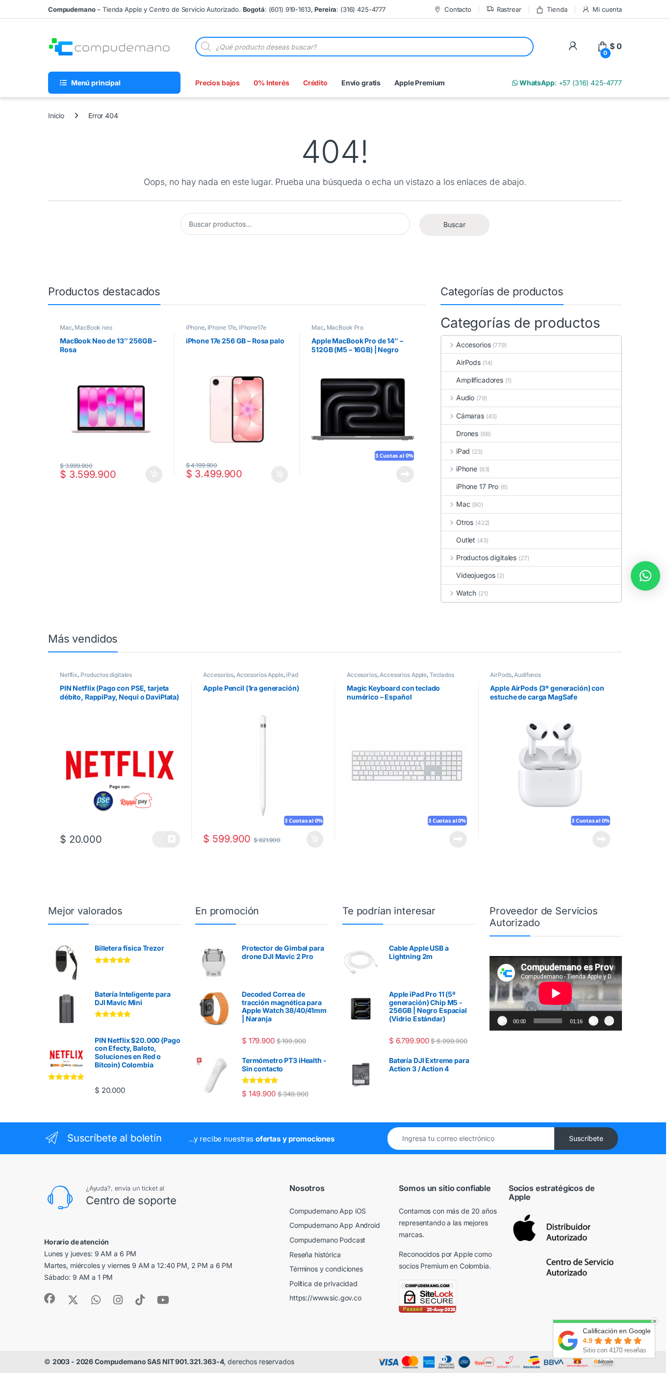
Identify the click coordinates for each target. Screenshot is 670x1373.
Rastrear (509, 9)
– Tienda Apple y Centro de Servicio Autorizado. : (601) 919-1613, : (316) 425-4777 (217, 9)
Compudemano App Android (334, 1225)
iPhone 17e (221, 327)
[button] (645, 576)
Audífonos (527, 674)
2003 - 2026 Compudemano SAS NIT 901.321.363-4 (138, 1361)
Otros (464, 522)
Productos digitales (486, 557)
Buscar (454, 224)
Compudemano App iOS (327, 1211)
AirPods (468, 362)
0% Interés (271, 82)
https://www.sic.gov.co (325, 1298)
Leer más (405, 474)
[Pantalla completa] (609, 1021)
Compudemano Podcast (327, 1240)
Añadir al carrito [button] (152, 474)
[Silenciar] (593, 1021)
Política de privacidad (323, 1283)
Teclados (442, 674)
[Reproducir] (502, 1021)
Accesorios (473, 344)
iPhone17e (252, 327)
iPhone (195, 327)
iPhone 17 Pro (477, 486)
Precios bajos (217, 82)
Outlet (465, 540)
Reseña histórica (315, 1254)
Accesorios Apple (259, 674)
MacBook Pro (345, 327)
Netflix (68, 674)
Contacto (457, 9)
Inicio (56, 115)
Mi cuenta (607, 9)
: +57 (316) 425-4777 (570, 82)
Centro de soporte (131, 1200)
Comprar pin (166, 839)
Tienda (557, 9)
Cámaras (470, 416)
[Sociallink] (49, 1298)
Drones (467, 433)
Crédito (315, 82)
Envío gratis (361, 82)
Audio (465, 397)
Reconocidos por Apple (435, 1254)
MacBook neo (93, 327)
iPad (463, 451)
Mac (66, 327)
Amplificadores (479, 380)
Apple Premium (419, 82)
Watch (466, 593)
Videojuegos (475, 575)
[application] (556, 993)
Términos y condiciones (326, 1269)
